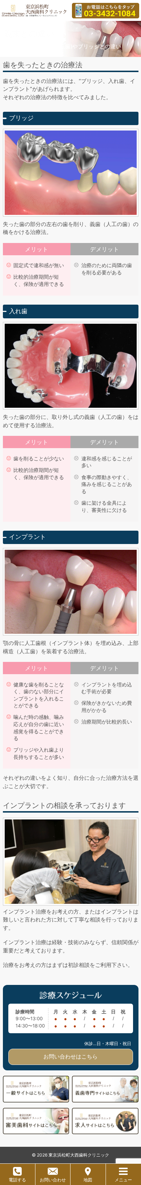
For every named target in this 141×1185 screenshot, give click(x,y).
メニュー (123, 1179)
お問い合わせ (53, 1179)
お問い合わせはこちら (70, 1056)
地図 (88, 1179)
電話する (17, 1179)
